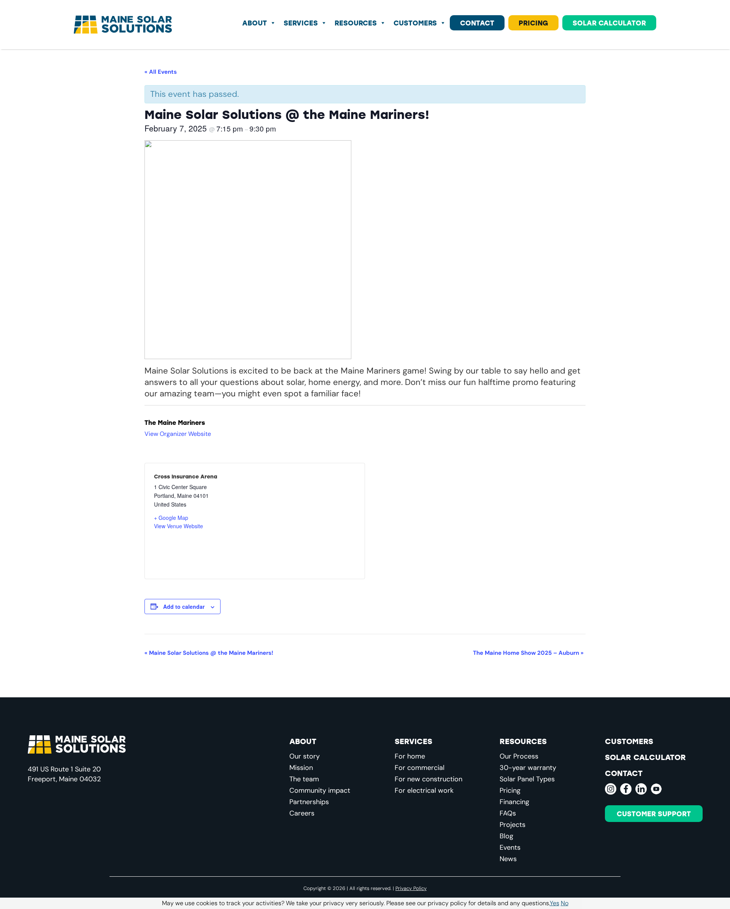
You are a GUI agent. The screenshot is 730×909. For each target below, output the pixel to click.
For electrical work (424, 790)
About (254, 22)
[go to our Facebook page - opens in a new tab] (626, 789)
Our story (304, 756)
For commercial (419, 767)
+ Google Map (171, 517)
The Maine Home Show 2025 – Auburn (528, 652)
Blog (506, 836)
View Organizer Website (177, 433)
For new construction (428, 779)
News (508, 859)
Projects (512, 824)
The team (304, 779)
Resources (356, 22)
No (564, 903)
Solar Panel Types (527, 779)
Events (510, 847)
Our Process (519, 756)
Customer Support (654, 813)
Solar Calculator (609, 22)
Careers (301, 813)
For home (410, 756)
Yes (554, 903)
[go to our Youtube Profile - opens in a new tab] (656, 789)
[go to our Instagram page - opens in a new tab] (610, 789)
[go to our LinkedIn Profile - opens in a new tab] (641, 789)
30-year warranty (528, 767)
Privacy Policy (411, 888)
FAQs (508, 813)
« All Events (160, 71)
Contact (477, 22)
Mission (301, 767)
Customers (415, 22)
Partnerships (309, 802)
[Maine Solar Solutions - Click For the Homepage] (123, 25)
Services (301, 22)
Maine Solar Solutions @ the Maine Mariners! (208, 652)
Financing (514, 802)
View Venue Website (178, 526)
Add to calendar (184, 606)
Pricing (533, 22)
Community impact (319, 790)
